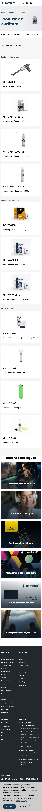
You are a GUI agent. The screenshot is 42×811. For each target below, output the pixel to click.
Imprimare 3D (5, 687)
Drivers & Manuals (7, 723)
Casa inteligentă (6, 690)
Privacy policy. (21, 801)
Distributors (22, 685)
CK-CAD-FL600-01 (13, 151)
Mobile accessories (7, 659)
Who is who (22, 662)
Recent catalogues (30, 35)
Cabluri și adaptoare (7, 662)
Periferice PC (5, 656)
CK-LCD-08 (9, 333)
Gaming (3, 684)
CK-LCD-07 (9, 368)
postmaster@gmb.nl (27, 750)
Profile (21, 656)
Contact (21, 669)
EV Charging (5, 709)
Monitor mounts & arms (7, 673)
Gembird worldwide (25, 666)
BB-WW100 (9, 225)
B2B (2, 739)
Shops (21, 679)
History (21, 659)
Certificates (5, 726)
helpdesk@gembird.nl (28, 732)
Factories (22, 675)
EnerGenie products (7, 706)
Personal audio (6, 681)
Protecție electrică (7, 703)
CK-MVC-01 (10, 82)
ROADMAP (16, 35)
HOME (3, 12)
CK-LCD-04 (9, 438)
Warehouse (22, 672)
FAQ (2, 732)
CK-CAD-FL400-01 (13, 116)
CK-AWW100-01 (12, 295)
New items (5, 35)
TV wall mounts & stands (6, 667)
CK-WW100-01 (11, 260)
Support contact (6, 729)
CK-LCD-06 (9, 403)
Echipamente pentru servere (7, 698)
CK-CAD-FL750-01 (13, 186)
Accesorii (13, 12)
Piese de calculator (7, 694)
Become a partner (7, 736)
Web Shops (22, 682)
